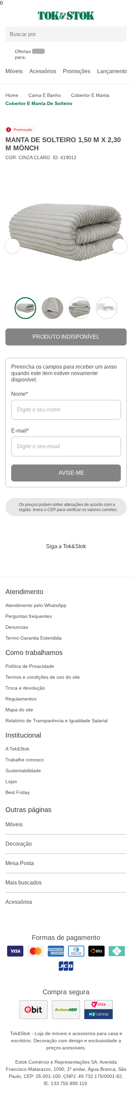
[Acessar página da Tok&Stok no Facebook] (37, 560)
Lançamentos (113, 71)
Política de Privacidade (29, 666)
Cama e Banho (44, 95)
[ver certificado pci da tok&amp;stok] (98, 1009)
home (11, 95)
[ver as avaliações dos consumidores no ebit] (33, 1009)
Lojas (11, 781)
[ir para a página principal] (66, 16)
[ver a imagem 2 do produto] (52, 308)
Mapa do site (19, 709)
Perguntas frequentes (28, 616)
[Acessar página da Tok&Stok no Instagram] (56, 560)
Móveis (14, 71)
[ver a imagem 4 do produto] (106, 308)
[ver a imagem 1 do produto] (25, 308)
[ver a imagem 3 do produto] (79, 308)
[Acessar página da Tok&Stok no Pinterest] (75, 560)
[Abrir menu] (22, 16)
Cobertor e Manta (90, 95)
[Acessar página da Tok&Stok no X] (94, 560)
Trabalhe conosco (24, 759)
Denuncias (16, 627)
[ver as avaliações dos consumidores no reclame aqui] (66, 1009)
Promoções (76, 71)
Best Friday (17, 792)
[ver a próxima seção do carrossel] (12, 246)
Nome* (19, 394)
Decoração (18, 844)
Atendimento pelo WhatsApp (35, 605)
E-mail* (20, 431)
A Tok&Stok (17, 748)
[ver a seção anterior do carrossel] (119, 246)
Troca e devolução (25, 688)
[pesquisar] (118, 34)
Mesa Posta (19, 863)
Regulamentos (21, 699)
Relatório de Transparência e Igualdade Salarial (56, 720)
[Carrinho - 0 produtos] (122, 16)
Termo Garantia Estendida (33, 638)
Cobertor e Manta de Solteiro (38, 103)
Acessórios (42, 71)
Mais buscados (23, 882)
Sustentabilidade (23, 770)
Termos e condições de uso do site (42, 677)
